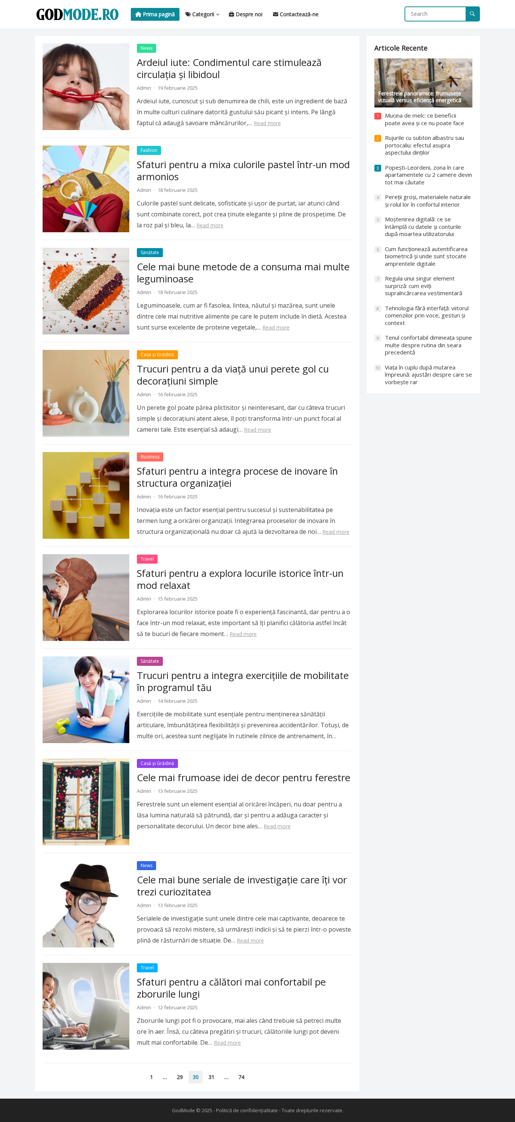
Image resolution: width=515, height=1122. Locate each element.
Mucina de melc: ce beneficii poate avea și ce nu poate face (424, 119)
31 (211, 1077)
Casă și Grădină (157, 354)
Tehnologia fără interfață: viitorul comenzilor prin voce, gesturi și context (427, 315)
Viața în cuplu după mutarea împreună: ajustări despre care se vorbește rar (428, 374)
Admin (144, 87)
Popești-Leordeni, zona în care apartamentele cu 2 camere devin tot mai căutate (428, 175)
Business (150, 457)
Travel (147, 559)
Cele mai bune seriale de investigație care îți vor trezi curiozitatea (242, 885)
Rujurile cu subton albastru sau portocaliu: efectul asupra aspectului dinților (424, 145)
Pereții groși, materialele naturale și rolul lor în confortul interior (428, 200)
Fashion (149, 150)
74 (241, 1077)
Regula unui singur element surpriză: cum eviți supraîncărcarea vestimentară (423, 285)
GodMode (183, 1110)
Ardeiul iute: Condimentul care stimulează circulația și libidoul (229, 68)
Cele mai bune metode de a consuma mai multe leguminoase (243, 272)
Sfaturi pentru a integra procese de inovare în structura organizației (237, 477)
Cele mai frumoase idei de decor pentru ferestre (243, 777)
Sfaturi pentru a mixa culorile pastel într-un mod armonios (243, 170)
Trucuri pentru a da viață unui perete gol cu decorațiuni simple (233, 375)
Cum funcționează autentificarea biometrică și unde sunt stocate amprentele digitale (426, 256)
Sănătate (150, 252)
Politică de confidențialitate (247, 1110)
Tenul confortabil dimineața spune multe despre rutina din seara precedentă (428, 345)
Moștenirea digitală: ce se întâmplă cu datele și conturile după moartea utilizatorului (423, 226)
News (146, 48)
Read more (267, 123)
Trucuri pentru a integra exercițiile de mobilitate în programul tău (243, 681)
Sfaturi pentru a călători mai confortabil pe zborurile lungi (231, 988)
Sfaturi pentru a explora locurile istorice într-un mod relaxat (240, 579)
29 (180, 1077)
